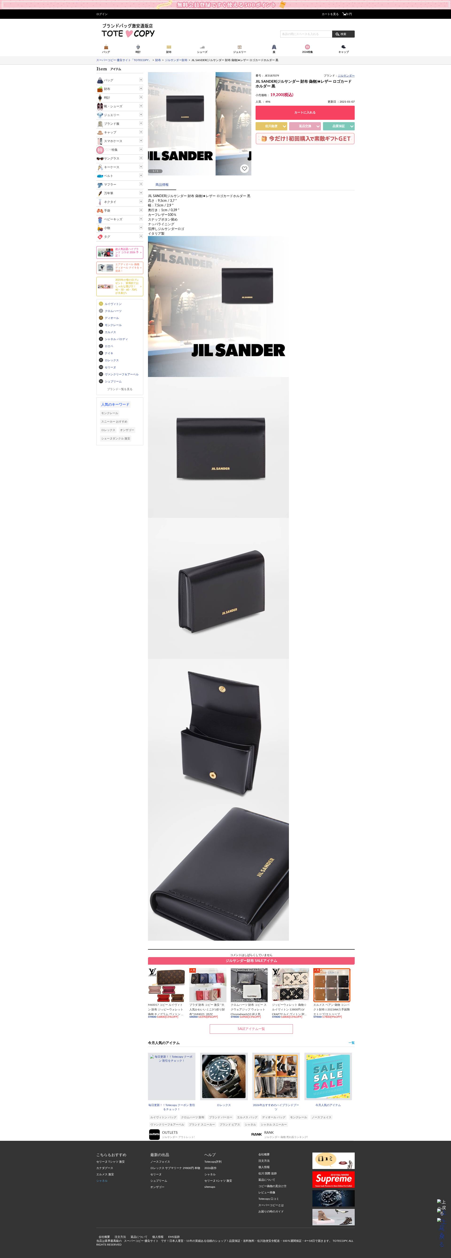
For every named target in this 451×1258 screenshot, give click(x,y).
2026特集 (111, 149)
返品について (139, 1236)
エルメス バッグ (247, 1117)
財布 (107, 89)
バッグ (108, 80)
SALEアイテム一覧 (251, 1029)
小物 (107, 228)
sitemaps (209, 1186)
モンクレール (298, 1117)
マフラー (110, 184)
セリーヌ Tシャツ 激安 (110, 1161)
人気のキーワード (115, 404)
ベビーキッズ (113, 219)
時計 (107, 97)
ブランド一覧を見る (119, 389)
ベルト (108, 176)
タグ (107, 236)
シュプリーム (158, 1180)
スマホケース (113, 141)
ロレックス (224, 1105)
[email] (442, 1213)
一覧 (352, 1042)
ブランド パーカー (220, 1117)
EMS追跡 (174, 1236)
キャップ (110, 132)
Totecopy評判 (213, 1161)
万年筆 (108, 193)
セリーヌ (156, 1174)
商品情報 (162, 184)
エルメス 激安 (105, 1174)
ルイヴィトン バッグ (163, 1117)
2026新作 (210, 1168)
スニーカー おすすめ (114, 421)
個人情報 (157, 1236)
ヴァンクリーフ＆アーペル (167, 1124)
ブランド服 (111, 123)
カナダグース (104, 1168)
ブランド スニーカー (202, 1124)
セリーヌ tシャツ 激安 (218, 1180)
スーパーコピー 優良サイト (141, 1240)
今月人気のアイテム (328, 1105)
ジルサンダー (346, 75)
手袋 (107, 210)
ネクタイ (110, 202)
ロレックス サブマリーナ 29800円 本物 (175, 1168)
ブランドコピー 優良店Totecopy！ (127, 30)
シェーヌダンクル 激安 (115, 438)
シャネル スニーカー (274, 1124)
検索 (343, 34)
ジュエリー (111, 115)
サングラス (111, 158)
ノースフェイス (321, 1117)
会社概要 (104, 1236)
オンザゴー (127, 430)
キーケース (111, 167)
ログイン (102, 14)
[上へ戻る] (442, 1204)
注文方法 (120, 1236)
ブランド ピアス (230, 1124)
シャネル (250, 1124)
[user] (225, 1)
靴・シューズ (113, 106)
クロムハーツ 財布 (192, 1117)
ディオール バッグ (273, 1117)
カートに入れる (305, 112)
